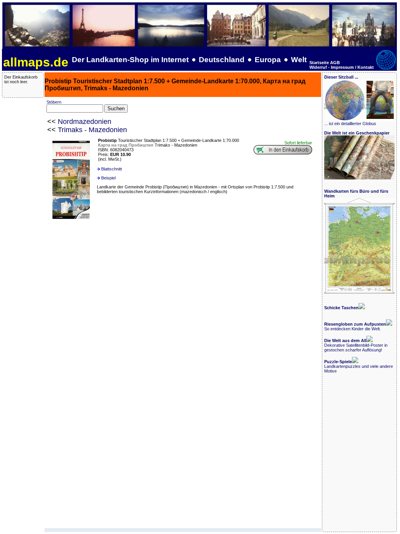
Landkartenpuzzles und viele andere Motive (358, 366)
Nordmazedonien (84, 121)
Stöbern (53, 102)
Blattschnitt (111, 169)
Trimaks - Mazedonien (92, 130)
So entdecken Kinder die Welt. (355, 326)
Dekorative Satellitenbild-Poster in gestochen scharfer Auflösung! (356, 345)
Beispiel (108, 178)
